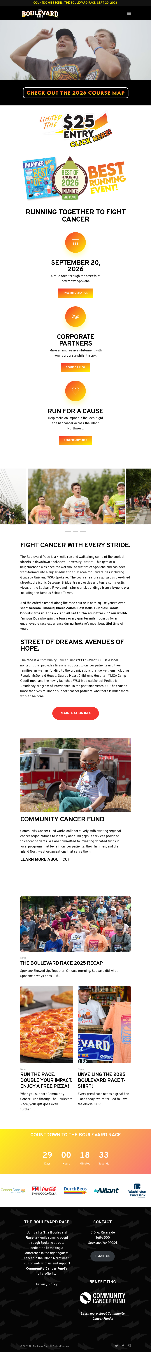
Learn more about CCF (45, 859)
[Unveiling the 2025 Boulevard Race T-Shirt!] (104, 1046)
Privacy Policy (47, 1284)
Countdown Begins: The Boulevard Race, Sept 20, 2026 (75, 3)
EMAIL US (102, 1256)
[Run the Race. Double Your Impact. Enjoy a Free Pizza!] (46, 1049)
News (23, 958)
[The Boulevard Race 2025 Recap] (75, 937)
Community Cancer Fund (58, 660)
